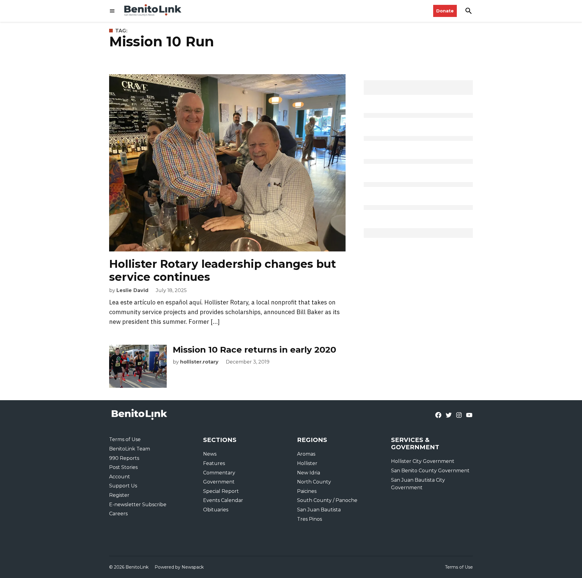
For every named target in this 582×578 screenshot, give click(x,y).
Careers (118, 514)
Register (119, 495)
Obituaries (215, 510)
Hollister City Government (422, 461)
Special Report (221, 491)
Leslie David (132, 290)
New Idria (308, 473)
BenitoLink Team (129, 449)
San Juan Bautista (319, 510)
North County (314, 482)
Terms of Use (125, 439)
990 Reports (124, 458)
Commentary (219, 473)
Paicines (306, 491)
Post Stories (123, 467)
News (209, 454)
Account (119, 477)
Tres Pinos (309, 519)
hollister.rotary (199, 362)
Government (219, 482)
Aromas (306, 454)
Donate (445, 11)
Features (214, 463)
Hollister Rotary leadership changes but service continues (222, 270)
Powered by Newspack (179, 567)
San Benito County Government (430, 470)
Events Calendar (223, 500)
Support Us (123, 486)
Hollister (307, 463)
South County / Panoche (327, 500)
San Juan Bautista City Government (418, 484)
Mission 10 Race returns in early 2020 (254, 349)
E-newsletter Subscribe (137, 504)
